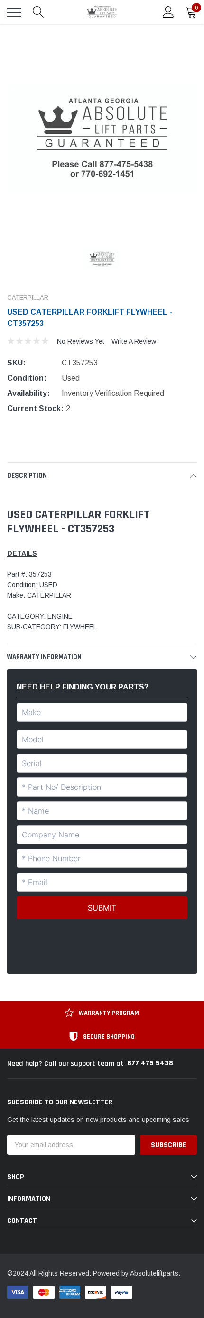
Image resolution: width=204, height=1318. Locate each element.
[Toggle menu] (14, 12)
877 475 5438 (150, 1063)
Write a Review (133, 341)
